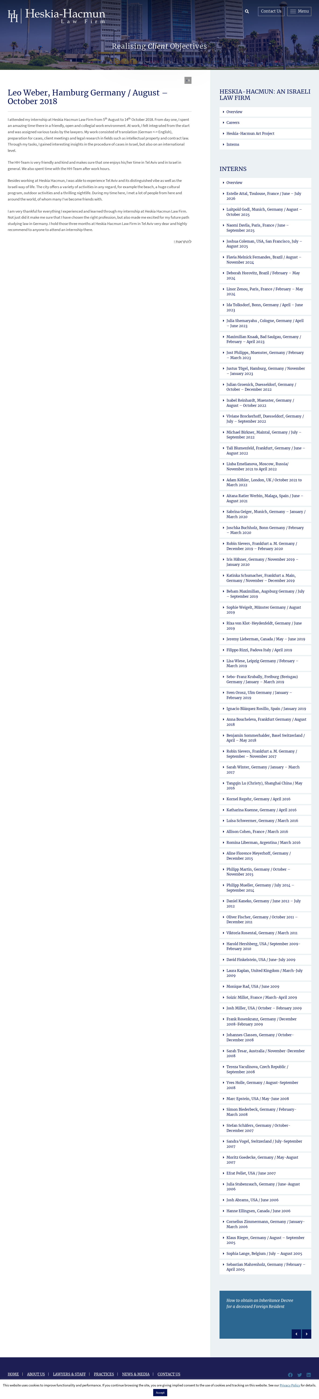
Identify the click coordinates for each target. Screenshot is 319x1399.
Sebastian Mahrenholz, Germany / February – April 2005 (266, 1267)
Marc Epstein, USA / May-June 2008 (258, 1099)
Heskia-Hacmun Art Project (250, 133)
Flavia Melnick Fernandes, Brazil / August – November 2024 (264, 260)
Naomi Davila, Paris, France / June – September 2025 (258, 228)
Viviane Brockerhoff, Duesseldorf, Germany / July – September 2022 (265, 419)
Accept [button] (160, 1393)
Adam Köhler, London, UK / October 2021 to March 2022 (264, 482)
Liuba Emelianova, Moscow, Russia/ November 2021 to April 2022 (257, 466)
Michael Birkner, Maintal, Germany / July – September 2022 (264, 435)
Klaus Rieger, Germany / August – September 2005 (266, 1240)
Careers (233, 122)
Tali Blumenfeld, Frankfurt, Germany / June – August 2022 (266, 450)
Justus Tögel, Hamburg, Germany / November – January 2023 (266, 371)
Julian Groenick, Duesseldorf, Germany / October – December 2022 (261, 387)
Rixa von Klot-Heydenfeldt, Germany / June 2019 (264, 626)
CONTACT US (169, 1374)
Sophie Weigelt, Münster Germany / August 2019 (264, 610)
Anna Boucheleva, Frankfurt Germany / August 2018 (266, 722)
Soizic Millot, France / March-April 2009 (262, 997)
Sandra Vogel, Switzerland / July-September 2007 (264, 1144)
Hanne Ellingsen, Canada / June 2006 (259, 1211)
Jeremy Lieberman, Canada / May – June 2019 (266, 639)
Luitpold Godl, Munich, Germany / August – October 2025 (264, 212)
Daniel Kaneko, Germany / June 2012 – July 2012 (264, 903)
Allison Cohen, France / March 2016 (257, 831)
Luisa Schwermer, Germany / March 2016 (262, 820)
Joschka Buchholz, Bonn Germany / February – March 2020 (265, 530)
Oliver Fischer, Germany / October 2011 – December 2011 (262, 919)
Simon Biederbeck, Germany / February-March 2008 (261, 1112)
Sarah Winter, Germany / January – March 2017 (263, 769)
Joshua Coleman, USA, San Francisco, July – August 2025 (264, 244)
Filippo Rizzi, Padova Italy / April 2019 (259, 650)
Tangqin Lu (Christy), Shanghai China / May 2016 (264, 786)
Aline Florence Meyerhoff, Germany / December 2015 (259, 856)
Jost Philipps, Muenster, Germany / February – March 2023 (265, 355)
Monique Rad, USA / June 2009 (253, 986)
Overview (234, 112)
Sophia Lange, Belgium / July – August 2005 (264, 1253)
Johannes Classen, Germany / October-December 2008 (260, 1037)
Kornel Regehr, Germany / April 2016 (259, 799)
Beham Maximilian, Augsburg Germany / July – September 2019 (266, 594)
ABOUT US (36, 1374)
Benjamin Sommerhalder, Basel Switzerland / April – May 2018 (266, 738)
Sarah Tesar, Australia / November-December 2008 (266, 1053)
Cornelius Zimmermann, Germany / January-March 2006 (266, 1224)
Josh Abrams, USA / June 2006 (253, 1200)
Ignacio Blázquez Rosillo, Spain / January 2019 (266, 708)
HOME (13, 1374)
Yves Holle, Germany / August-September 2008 (262, 1085)
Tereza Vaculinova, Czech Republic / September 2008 (257, 1069)
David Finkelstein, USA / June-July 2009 (261, 960)
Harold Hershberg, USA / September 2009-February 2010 (263, 946)
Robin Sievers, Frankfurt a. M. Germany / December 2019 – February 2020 (262, 546)
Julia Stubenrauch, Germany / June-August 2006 (263, 1187)
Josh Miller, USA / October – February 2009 (264, 1008)
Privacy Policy (290, 1385)
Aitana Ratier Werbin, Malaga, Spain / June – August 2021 (265, 498)
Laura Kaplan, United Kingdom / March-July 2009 (265, 973)
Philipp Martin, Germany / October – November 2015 (258, 872)
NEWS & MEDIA (135, 1374)
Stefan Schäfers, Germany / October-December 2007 (258, 1128)
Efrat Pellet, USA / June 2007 (251, 1173)
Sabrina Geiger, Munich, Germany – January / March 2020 (266, 514)
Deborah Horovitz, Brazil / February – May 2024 (263, 275)
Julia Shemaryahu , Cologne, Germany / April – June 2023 (265, 323)
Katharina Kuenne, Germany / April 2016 (262, 810)
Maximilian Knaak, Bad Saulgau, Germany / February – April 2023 (264, 339)
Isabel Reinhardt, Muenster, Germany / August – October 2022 (260, 403)
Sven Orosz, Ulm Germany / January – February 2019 (259, 695)
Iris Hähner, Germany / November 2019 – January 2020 (262, 562)
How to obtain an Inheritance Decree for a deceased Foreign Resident (260, 1303)
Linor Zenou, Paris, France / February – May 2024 (265, 291)
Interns (233, 144)
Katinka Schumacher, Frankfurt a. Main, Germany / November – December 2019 (261, 578)
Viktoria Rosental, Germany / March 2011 (262, 933)
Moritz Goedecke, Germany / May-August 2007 (262, 1160)
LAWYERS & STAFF (69, 1374)
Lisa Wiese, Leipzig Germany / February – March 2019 (262, 663)
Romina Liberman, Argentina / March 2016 (264, 842)
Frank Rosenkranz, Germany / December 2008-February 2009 (262, 1021)
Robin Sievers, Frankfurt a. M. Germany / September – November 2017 (262, 754)
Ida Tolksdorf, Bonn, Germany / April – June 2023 (265, 307)
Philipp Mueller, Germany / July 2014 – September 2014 (260, 888)
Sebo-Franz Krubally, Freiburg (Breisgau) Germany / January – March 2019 (262, 679)
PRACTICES (104, 1374)
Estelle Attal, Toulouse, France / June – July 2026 (264, 196)
